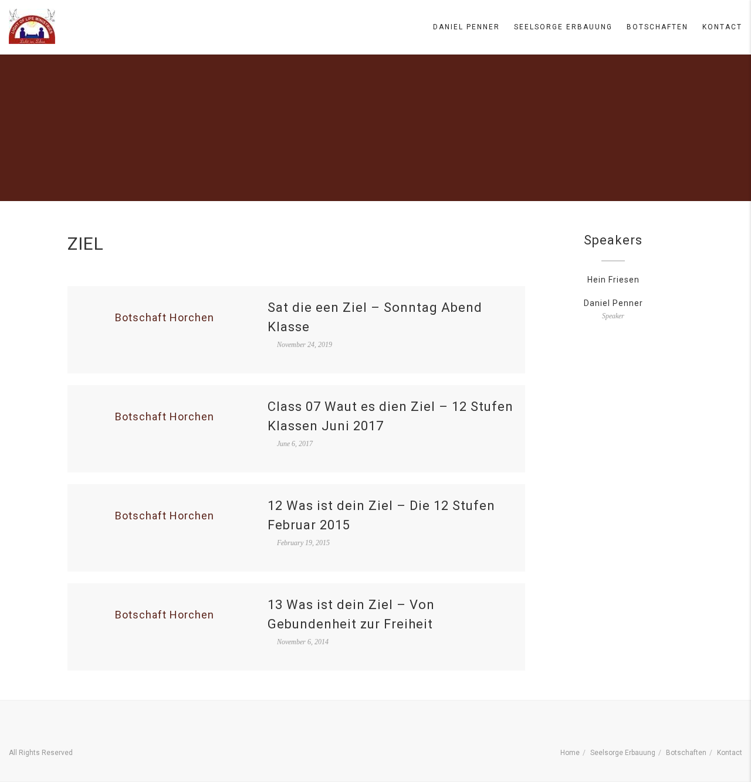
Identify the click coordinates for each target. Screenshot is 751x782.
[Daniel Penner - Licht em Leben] (32, 26)
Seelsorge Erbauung (563, 27)
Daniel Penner (466, 27)
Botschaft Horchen (164, 317)
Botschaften (657, 27)
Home (570, 753)
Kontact (722, 27)
